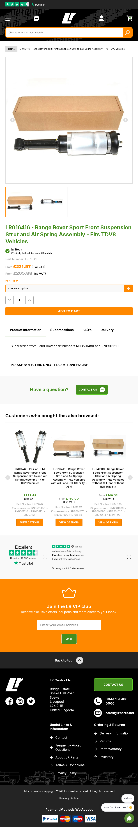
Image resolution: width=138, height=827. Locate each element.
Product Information (25, 330)
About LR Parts (66, 757)
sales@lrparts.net (119, 713)
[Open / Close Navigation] (8, 18)
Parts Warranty (111, 749)
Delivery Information (115, 733)
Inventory (107, 757)
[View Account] (101, 18)
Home (11, 49)
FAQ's (87, 330)
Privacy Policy (66, 773)
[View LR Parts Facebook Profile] (9, 701)
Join (69, 639)
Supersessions (62, 330)
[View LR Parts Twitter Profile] (31, 701)
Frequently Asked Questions (68, 747)
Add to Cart (69, 311)
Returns (105, 741)
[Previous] (12, 120)
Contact (61, 737)
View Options (30, 522)
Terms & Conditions (69, 765)
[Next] (125, 120)
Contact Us (36, 18)
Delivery (107, 330)
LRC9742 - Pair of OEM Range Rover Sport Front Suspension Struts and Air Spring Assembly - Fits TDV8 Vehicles (30, 476)
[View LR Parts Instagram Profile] (20, 701)
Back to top (63, 660)
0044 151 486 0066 (116, 701)
